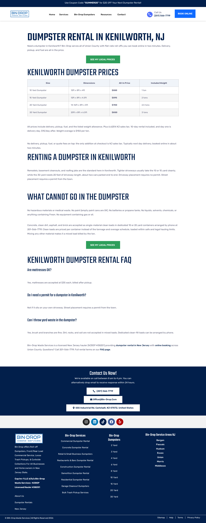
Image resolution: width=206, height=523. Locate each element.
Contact (121, 14)
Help (171, 517)
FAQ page (105, 349)
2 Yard (114, 445)
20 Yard (114, 490)
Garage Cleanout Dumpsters (75, 486)
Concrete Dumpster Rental (75, 447)
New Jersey (20, 509)
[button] (103, 407)
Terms (180, 517)
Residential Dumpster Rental (75, 479)
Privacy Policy (193, 517)
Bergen (160, 440)
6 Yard (114, 464)
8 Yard (114, 471)
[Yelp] (119, 421)
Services (63, 14)
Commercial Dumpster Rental (75, 441)
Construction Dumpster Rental (75, 467)
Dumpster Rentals (23, 502)
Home (52, 14)
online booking (163, 345)
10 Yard (114, 477)
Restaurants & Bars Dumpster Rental (75, 460)
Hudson (160, 448)
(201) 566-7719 (162, 15)
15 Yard (114, 484)
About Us (19, 496)
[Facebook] (111, 421)
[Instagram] (86, 421)
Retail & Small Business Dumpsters (75, 454)
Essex (160, 453)
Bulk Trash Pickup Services (75, 492)
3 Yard (114, 451)
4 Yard (114, 458)
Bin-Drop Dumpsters (84, 14)
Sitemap (161, 517)
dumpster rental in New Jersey (132, 345)
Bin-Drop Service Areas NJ (160, 434)
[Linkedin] (94, 421)
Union (160, 457)
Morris (160, 461)
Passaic (160, 444)
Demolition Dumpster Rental (75, 473)
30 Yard (114, 496)
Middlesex (160, 465)
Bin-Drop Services (75, 435)
